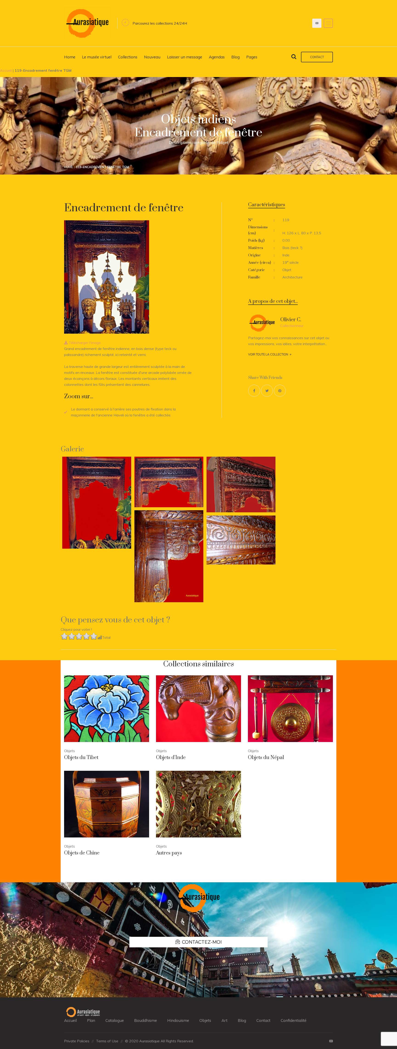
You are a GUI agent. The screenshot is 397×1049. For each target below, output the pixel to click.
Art (224, 1020)
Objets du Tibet (81, 757)
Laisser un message (184, 56)
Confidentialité (293, 1020)
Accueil (6, 70)
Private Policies (76, 1041)
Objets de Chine (81, 853)
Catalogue (114, 1020)
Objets (205, 1020)
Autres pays (169, 853)
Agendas (217, 56)
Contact (317, 57)
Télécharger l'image (84, 342)
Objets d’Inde (171, 757)
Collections (127, 56)
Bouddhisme (145, 1020)
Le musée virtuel (96, 56)
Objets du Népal (266, 757)
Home (69, 56)
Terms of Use (107, 1041)
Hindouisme (178, 1020)
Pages (251, 56)
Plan (91, 1020)
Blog (235, 56)
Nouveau (152, 56)
